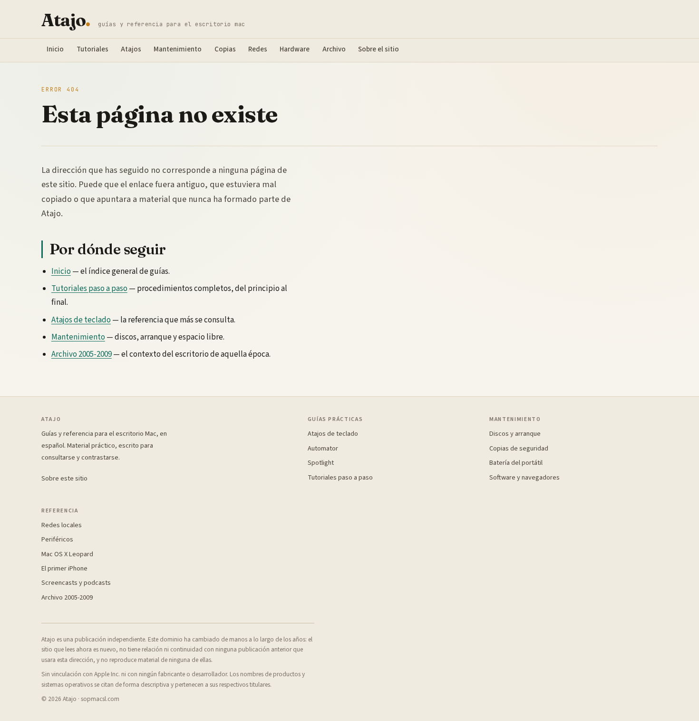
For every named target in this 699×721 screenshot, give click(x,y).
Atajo (65, 20)
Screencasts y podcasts (76, 583)
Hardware (295, 49)
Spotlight (321, 463)
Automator (323, 448)
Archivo (334, 49)
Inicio (55, 49)
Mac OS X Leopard (67, 554)
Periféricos (57, 539)
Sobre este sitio (64, 478)
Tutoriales (92, 49)
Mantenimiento (178, 49)
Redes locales (61, 525)
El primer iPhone (64, 568)
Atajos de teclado (81, 320)
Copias (225, 49)
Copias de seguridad (518, 448)
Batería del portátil (516, 463)
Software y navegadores (524, 477)
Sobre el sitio (378, 49)
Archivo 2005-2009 (81, 354)
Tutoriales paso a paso (89, 288)
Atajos (131, 49)
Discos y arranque (515, 434)
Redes (257, 49)
